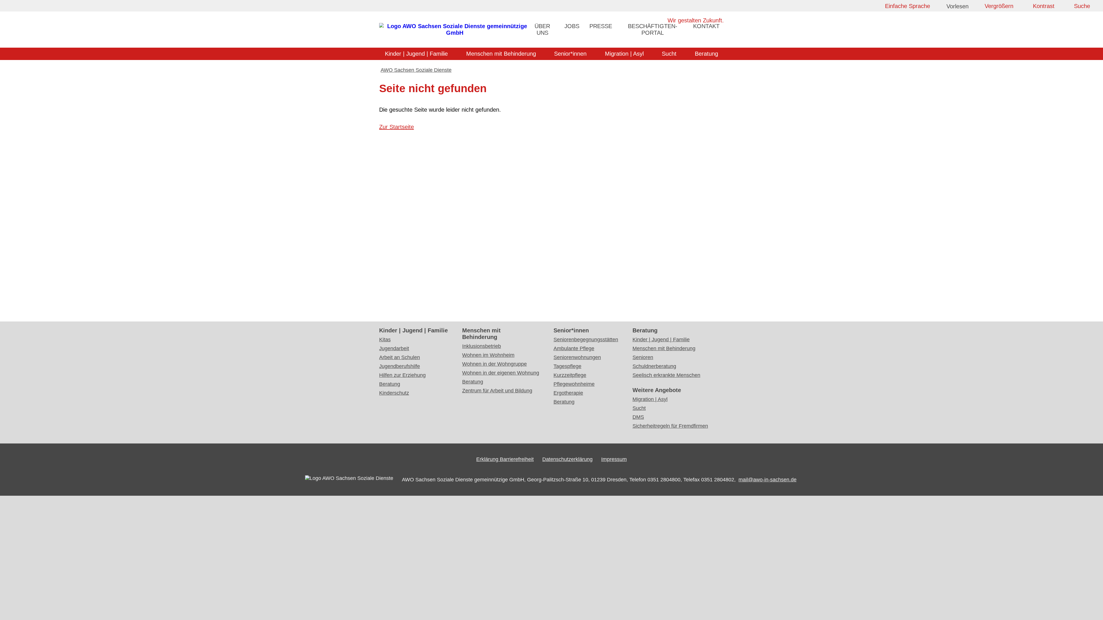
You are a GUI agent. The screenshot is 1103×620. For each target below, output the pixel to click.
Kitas (385, 339)
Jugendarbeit (394, 348)
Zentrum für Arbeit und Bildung (497, 391)
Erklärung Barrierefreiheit (505, 459)
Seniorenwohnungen (577, 357)
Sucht (669, 54)
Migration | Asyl (624, 54)
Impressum (614, 459)
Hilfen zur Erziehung (402, 375)
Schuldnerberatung (654, 366)
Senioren (643, 357)
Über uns (542, 29)
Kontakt (706, 26)
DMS (638, 417)
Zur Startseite (396, 127)
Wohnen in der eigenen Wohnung (500, 373)
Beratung (706, 54)
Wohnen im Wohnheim (488, 355)
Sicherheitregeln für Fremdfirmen (670, 426)
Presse (600, 26)
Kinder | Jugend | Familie (416, 54)
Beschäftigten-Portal (652, 29)
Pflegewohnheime (574, 384)
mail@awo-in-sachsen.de (767, 480)
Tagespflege (567, 366)
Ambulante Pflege (574, 348)
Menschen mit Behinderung (501, 54)
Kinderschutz (394, 393)
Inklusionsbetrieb (481, 346)
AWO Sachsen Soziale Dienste (416, 70)
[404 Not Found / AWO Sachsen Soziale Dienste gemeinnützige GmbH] (454, 33)
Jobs (571, 26)
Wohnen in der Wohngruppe (494, 364)
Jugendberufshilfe (399, 366)
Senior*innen (570, 54)
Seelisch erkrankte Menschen (666, 375)
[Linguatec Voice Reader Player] (962, 7)
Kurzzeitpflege (570, 375)
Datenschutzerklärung (567, 459)
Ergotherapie (568, 393)
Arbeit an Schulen (399, 357)
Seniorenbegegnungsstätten (586, 339)
